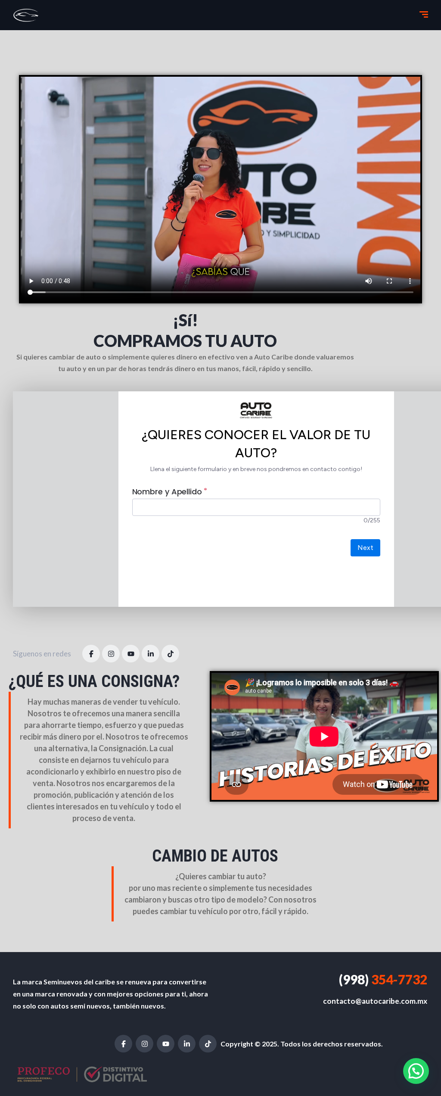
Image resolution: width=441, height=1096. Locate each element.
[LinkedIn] (150, 653)
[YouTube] (131, 653)
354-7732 (383, 979)
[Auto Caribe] (26, 15)
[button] (416, 1071)
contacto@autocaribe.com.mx (375, 1000)
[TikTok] (170, 653)
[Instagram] (111, 653)
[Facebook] (91, 653)
